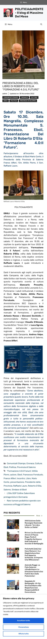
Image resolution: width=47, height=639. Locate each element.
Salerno (7, 489)
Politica (14, 101)
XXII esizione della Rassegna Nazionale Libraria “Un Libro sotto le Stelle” (33, 524)
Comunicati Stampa (11, 97)
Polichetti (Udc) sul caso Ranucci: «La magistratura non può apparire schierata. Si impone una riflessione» (34, 554)
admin (4, 94)
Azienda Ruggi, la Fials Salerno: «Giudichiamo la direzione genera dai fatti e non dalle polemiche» (34, 570)
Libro (28, 478)
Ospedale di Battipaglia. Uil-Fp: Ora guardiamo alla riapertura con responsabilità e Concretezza (33, 586)
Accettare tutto (23, 621)
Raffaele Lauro (20, 486)
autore (13, 474)
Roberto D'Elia (34, 486)
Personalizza (23, 627)
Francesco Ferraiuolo (33, 474)
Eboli (6, 101)
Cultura (34, 97)
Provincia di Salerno (28, 101)
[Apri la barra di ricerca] (41, 24)
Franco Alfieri (10, 478)
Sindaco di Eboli (19, 489)
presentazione (17, 482)
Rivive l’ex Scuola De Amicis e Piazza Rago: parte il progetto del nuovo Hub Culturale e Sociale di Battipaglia (34, 538)
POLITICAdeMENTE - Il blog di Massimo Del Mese (29, 12)
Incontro (21, 478)
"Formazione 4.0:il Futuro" (19, 471)
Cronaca (24, 97)
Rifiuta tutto (24, 634)
